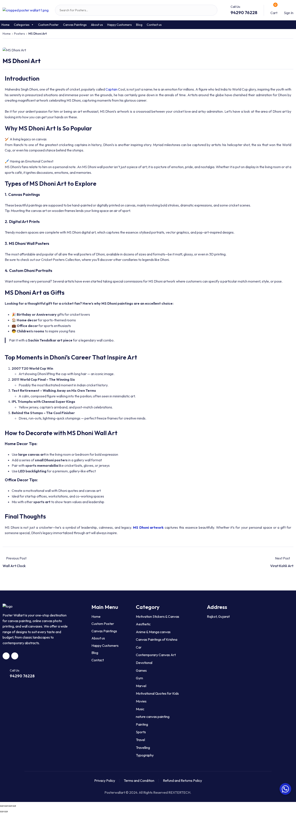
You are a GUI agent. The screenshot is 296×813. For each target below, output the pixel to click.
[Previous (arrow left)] (1, 811)
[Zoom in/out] (14, 805)
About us (97, 25)
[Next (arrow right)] (6, 811)
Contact (97, 660)
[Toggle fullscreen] (10, 805)
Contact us (154, 25)
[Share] (6, 805)
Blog (139, 25)
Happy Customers (119, 25)
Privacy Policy (104, 780)
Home (96, 616)
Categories (21, 25)
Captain (111, 89)
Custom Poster (48, 25)
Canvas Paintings (75, 25)
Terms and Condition (139, 780)
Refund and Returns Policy (182, 780)
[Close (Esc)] (1, 805)
